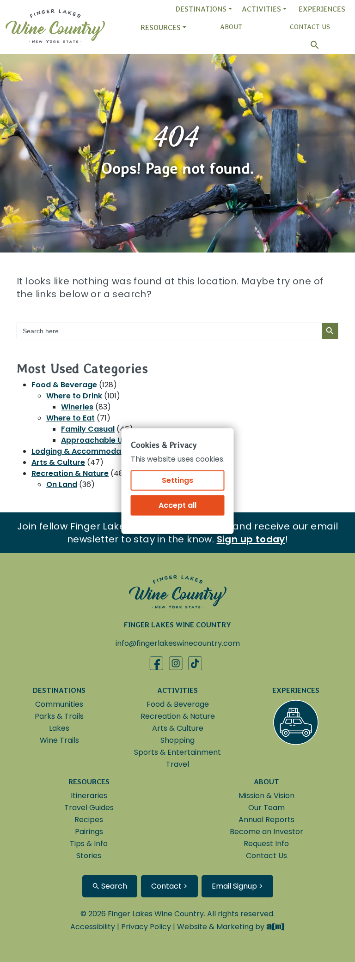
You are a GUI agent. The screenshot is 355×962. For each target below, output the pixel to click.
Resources (161, 27)
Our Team (266, 807)
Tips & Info (89, 843)
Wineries (77, 407)
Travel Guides (89, 807)
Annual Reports (266, 819)
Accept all (177, 504)
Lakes (59, 728)
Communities (59, 704)
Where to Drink (74, 396)
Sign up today (251, 539)
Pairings (89, 831)
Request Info (266, 843)
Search (113, 886)
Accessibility (92, 926)
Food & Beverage (64, 384)
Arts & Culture (58, 462)
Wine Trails (59, 740)
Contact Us (310, 26)
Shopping (177, 740)
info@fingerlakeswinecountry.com (178, 643)
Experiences (322, 9)
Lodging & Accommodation (83, 451)
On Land (61, 484)
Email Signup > (237, 886)
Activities (261, 9)
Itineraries (89, 795)
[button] (310, 45)
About (231, 26)
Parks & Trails (59, 716)
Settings (177, 480)
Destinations (200, 9)
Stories (88, 855)
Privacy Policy (146, 926)
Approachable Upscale (104, 440)
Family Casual (88, 429)
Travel (177, 764)
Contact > (169, 886)
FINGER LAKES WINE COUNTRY (177, 624)
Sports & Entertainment (177, 752)
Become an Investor (266, 831)
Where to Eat (70, 418)
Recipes (88, 819)
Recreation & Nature (70, 473)
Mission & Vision (266, 795)
